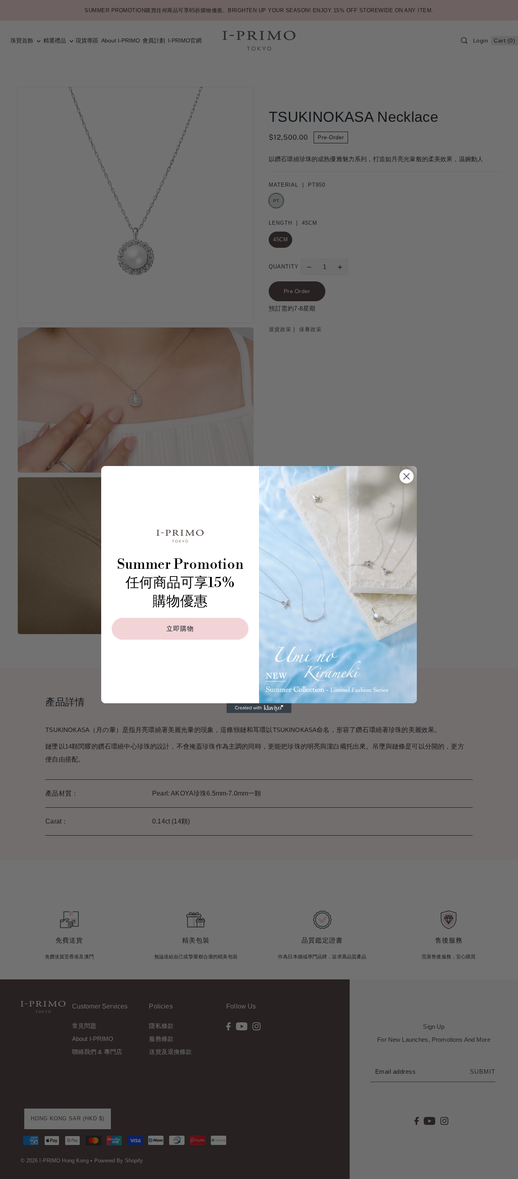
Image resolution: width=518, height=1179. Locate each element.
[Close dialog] (406, 476)
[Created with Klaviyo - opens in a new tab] (259, 708)
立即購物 (180, 629)
